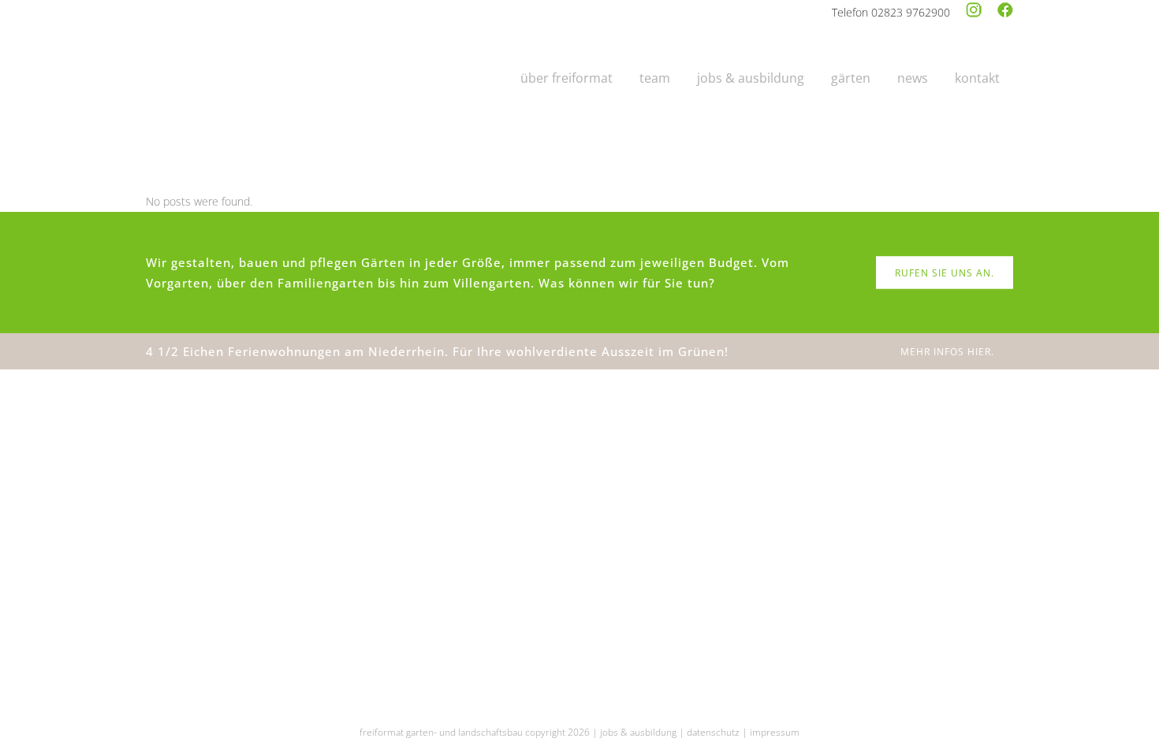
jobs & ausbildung (638, 732)
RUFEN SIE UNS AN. (944, 273)
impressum (774, 732)
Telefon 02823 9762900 (891, 12)
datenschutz (713, 732)
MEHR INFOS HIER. (947, 351)
